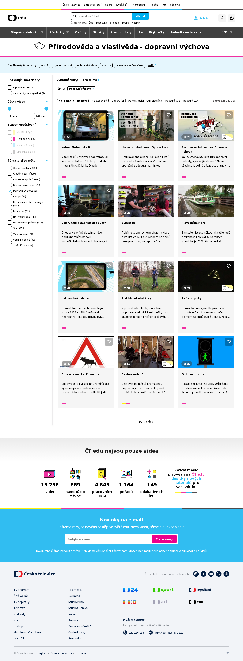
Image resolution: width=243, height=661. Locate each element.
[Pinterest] (231, 18)
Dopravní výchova (80, 88)
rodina (125, 22)
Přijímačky (157, 32)
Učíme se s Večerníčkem (129, 65)
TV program (137, 4)
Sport (108, 4)
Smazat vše (90, 80)
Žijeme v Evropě (62, 65)
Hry (140, 32)
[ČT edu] (17, 19)
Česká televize (71, 4)
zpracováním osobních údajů (188, 551)
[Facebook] (222, 18)
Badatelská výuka (86, 65)
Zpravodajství (92, 4)
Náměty (98, 32)
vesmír (136, 22)
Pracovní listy (121, 32)
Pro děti (154, 4)
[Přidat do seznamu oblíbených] (109, 115)
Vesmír (45, 65)
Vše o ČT (175, 4)
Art (164, 4)
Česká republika (98, 22)
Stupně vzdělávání (25, 32)
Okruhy (80, 32)
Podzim (106, 65)
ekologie (115, 22)
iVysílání (121, 4)
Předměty (57, 32)
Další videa (146, 421)
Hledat (140, 16)
